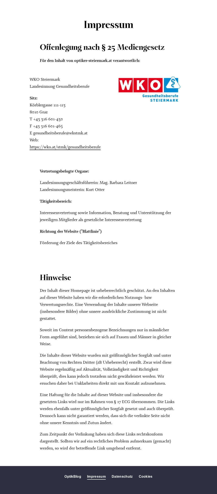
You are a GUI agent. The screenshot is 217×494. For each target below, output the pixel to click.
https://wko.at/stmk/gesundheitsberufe (65, 147)
